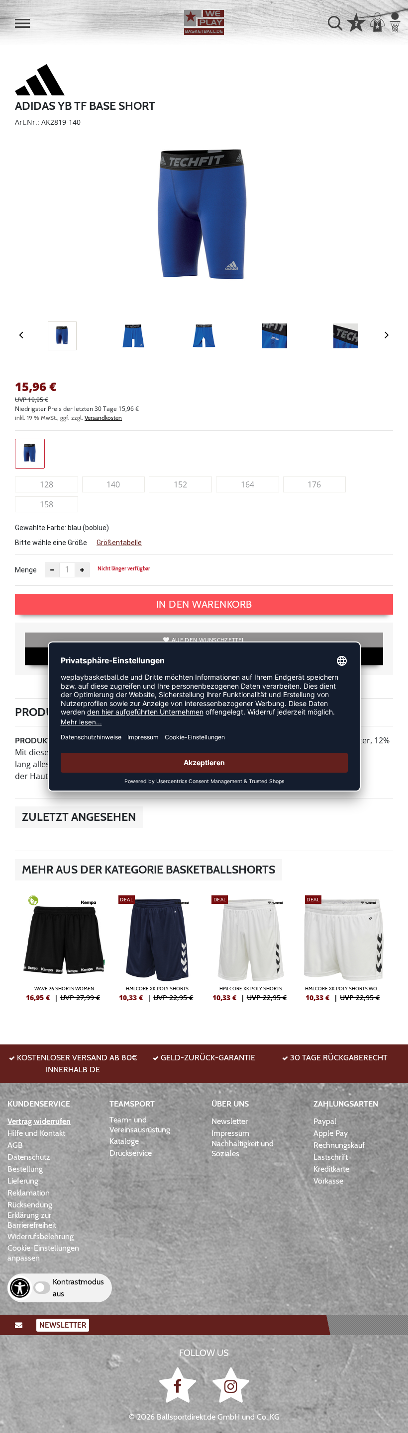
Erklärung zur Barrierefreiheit (31, 1220)
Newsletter (229, 1121)
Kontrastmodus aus (78, 1287)
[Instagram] (231, 1384)
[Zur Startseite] (203, 22)
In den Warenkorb (204, 604)
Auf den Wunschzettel (208, 639)
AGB (15, 1145)
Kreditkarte (331, 1169)
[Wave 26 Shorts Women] (64, 952)
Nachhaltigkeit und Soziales (242, 1148)
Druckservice (130, 1153)
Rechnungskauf (339, 1145)
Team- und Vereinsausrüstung (139, 1124)
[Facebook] (179, 1384)
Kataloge (124, 1141)
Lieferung (22, 1181)
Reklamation (28, 1192)
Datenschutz (28, 1157)
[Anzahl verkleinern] (52, 569)
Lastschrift (330, 1157)
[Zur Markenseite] (40, 81)
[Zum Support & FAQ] (356, 21)
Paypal (324, 1121)
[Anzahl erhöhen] (82, 569)
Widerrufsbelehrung (40, 1236)
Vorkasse (328, 1181)
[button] (22, 23)
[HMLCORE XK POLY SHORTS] (157, 952)
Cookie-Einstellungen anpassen (43, 1253)
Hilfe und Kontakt (36, 1133)
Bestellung (25, 1169)
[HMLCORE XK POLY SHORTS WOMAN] (344, 952)
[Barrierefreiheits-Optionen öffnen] (19, 1287)
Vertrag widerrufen (39, 1121)
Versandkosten (103, 417)
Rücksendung (29, 1204)
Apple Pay (330, 1133)
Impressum (230, 1133)
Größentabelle (119, 543)
